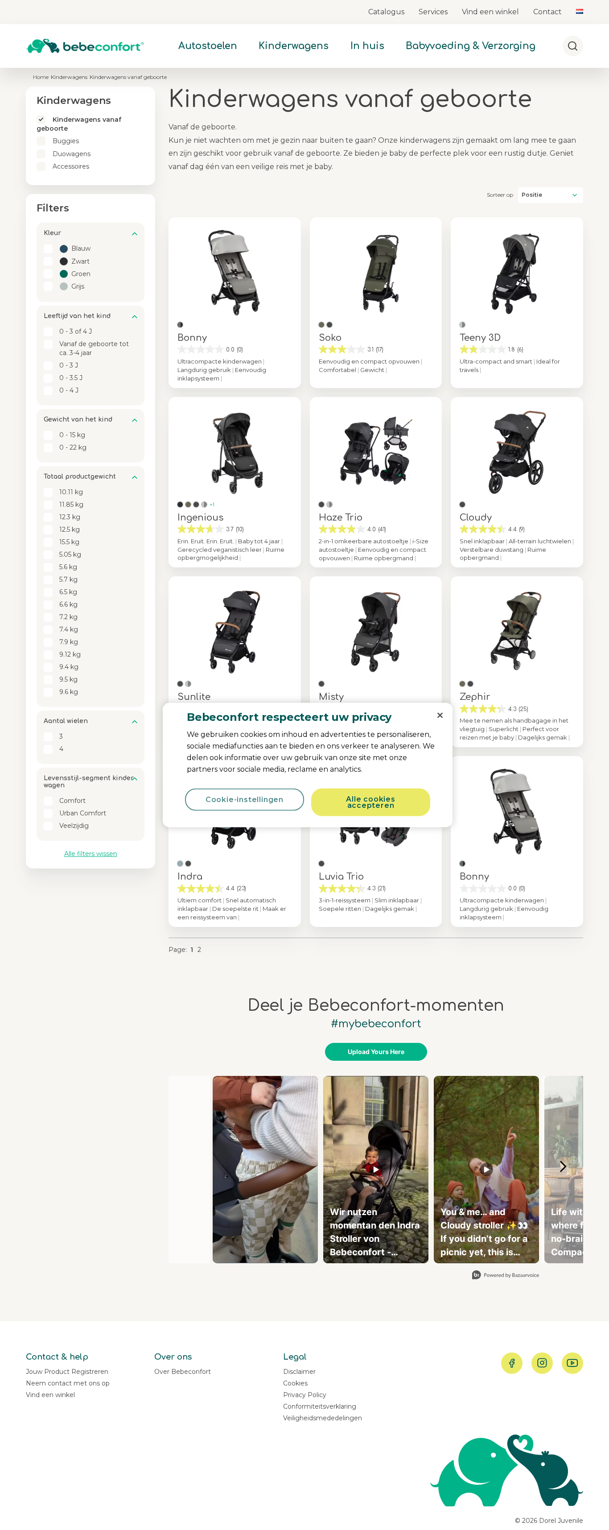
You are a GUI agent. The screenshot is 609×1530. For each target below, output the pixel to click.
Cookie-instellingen (245, 799)
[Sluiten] (440, 715)
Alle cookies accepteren (370, 802)
